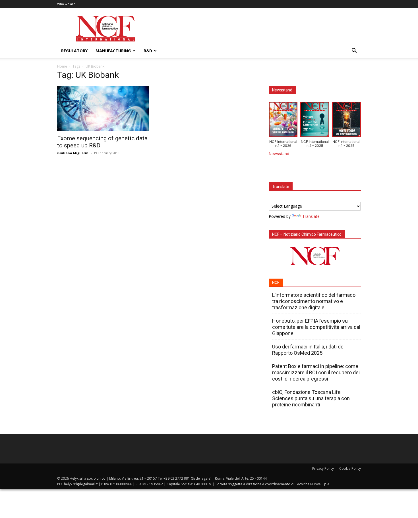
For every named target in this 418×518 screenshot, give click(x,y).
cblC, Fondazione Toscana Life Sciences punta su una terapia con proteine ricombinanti (311, 398)
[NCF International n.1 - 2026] (283, 121)
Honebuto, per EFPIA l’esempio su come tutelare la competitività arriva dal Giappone (316, 327)
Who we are (66, 4)
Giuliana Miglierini (73, 153)
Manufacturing (113, 50)
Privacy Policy (323, 468)
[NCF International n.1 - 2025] (346, 121)
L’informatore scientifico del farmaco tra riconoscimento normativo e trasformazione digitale (313, 301)
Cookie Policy (350, 468)
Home (62, 66)
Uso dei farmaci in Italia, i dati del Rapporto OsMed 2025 (308, 350)
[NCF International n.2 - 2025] (314, 121)
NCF (275, 282)
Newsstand (279, 153)
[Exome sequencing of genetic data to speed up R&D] (103, 108)
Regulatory (74, 50)
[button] (354, 51)
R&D (148, 50)
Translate (311, 216)
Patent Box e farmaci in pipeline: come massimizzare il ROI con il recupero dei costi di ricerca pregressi (316, 372)
